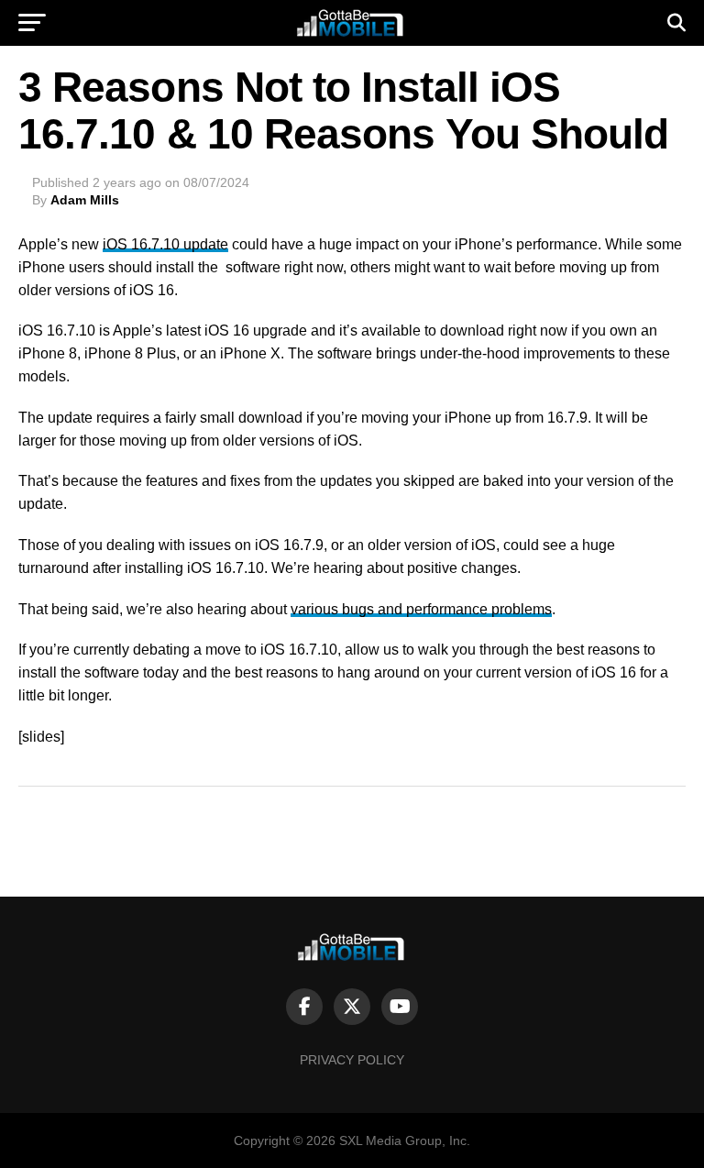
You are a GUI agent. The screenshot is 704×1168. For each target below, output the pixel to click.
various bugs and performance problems (421, 609)
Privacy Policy (352, 1059)
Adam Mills (84, 200)
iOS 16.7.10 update (165, 244)
